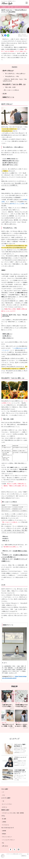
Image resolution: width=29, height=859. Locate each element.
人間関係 (3, 7)
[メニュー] (25, 3)
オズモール (4, 807)
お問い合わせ (5, 846)
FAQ (3, 843)
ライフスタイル (5, 825)
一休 (3, 801)
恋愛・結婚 (10, 7)
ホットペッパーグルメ (7, 804)
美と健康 (4, 818)
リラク (3, 795)
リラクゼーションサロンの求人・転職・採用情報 (13, 813)
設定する (23, 855)
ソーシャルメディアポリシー (8, 839)
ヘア (3, 792)
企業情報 (4, 830)
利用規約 (4, 833)
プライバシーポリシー (7, 836)
